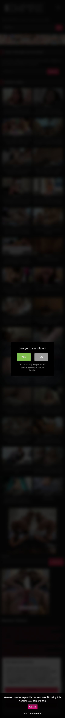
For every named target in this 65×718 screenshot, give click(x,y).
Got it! (32, 706)
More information (33, 713)
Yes (23, 357)
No (41, 357)
